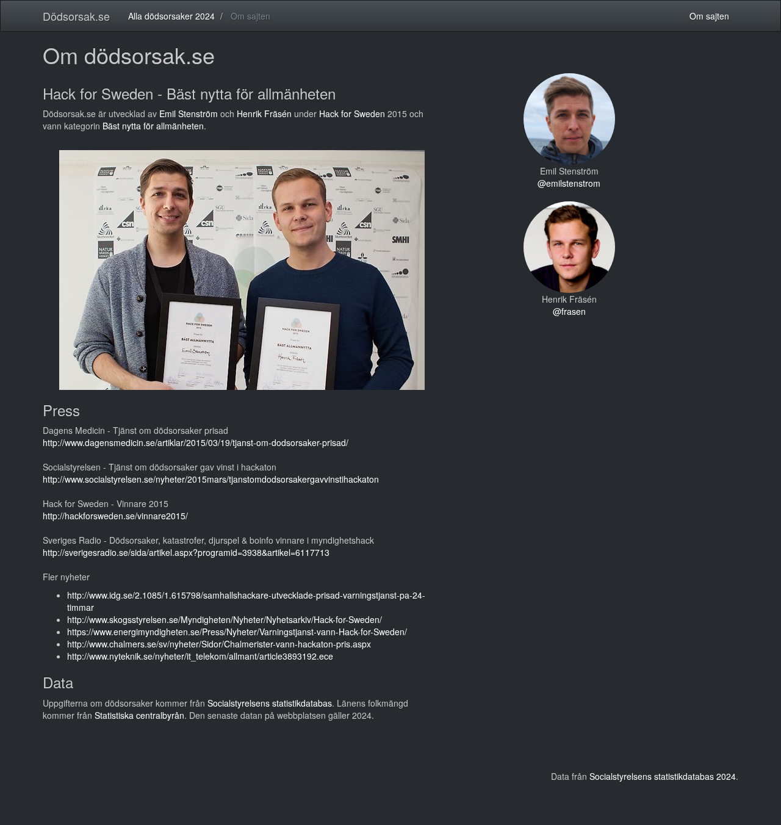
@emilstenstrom (569, 183)
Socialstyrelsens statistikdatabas (269, 703)
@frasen (569, 311)
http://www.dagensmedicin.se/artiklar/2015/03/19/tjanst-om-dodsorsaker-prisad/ (195, 442)
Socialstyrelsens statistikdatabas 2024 (662, 776)
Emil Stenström (188, 113)
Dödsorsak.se (76, 16)
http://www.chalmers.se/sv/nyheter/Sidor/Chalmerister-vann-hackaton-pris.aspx (219, 644)
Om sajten (709, 16)
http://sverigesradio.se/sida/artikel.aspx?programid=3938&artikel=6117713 (186, 552)
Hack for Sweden (352, 113)
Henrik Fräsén (264, 113)
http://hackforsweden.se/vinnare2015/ (115, 516)
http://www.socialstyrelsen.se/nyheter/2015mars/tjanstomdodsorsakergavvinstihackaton (211, 479)
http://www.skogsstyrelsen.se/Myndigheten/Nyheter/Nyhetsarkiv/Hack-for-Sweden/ (224, 619)
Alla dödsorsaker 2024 (171, 16)
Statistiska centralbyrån (139, 715)
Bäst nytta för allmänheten (153, 126)
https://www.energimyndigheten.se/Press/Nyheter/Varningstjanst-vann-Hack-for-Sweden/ (237, 631)
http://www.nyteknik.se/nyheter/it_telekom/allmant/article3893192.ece (200, 656)
